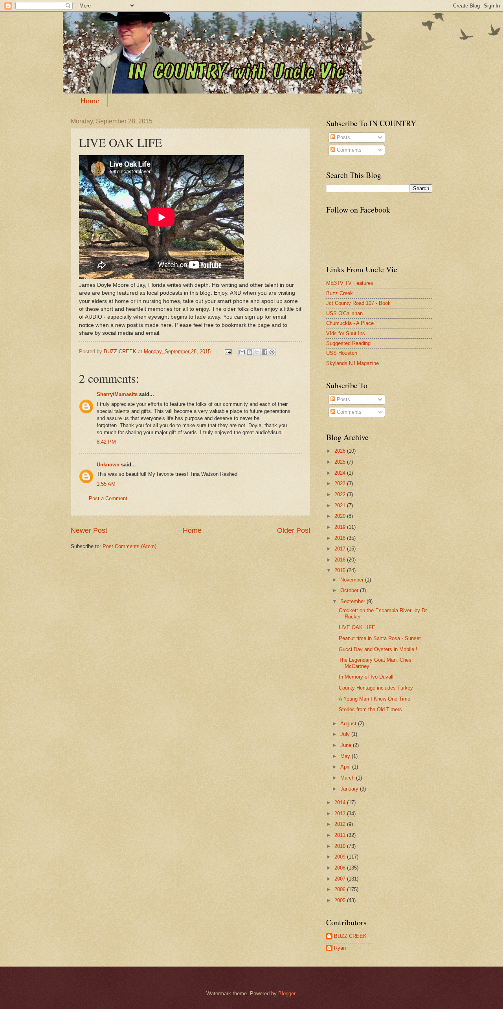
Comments (348, 150)
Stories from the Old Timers (370, 709)
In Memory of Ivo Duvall (366, 677)
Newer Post (89, 530)
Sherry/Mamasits (117, 394)
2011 (340, 835)
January (350, 789)
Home (89, 100)
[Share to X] (257, 352)
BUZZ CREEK (350, 936)
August (349, 723)
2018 (340, 538)
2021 (340, 505)
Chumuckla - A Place (350, 323)
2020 (340, 516)
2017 (340, 549)
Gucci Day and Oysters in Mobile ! (378, 649)
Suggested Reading (348, 343)
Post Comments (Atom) (129, 546)
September (353, 601)
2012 (340, 824)
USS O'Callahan (344, 313)
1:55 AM (106, 484)
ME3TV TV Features (349, 283)
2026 (340, 451)
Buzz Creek (339, 293)
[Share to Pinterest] (272, 352)
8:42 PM (106, 442)
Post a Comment (108, 498)
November (352, 580)
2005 (340, 900)
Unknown (108, 465)
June (346, 745)
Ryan (340, 948)
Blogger (286, 993)
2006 (340, 889)
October (350, 590)
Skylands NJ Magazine (352, 363)
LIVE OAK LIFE (357, 627)
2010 (340, 846)
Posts (342, 137)
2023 (340, 483)
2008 (340, 868)
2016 (340, 560)
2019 (340, 527)
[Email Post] (227, 351)
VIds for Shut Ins (345, 333)
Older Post (293, 530)
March (348, 778)
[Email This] (242, 352)
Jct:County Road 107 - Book (358, 303)
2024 (340, 473)
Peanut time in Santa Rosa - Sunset (380, 638)
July (345, 734)
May (346, 756)
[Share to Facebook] (264, 352)
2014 (340, 802)
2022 (340, 494)
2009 (340, 857)
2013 (340, 813)
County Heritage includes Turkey (376, 688)
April (346, 767)
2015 (340, 570)
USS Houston (341, 353)
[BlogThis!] (249, 352)
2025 (340, 462)
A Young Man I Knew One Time (374, 699)
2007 (340, 879)
